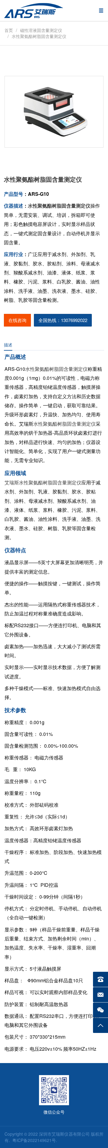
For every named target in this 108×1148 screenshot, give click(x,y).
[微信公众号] (100, 1010)
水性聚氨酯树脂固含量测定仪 (56, 368)
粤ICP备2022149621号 (34, 1140)
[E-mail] (100, 994)
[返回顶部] (100, 1025)
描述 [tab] (8, 345)
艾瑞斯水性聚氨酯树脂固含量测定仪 (42, 482)
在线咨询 (17, 320)
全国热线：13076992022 (62, 320)
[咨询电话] (100, 979)
